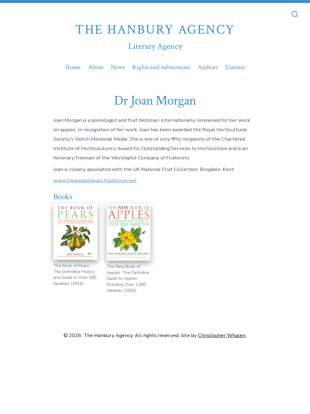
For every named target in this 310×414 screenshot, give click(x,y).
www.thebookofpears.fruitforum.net (95, 180)
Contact (235, 67)
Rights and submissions (161, 67)
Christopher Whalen (222, 335)
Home (73, 67)
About (96, 67)
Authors (208, 67)
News (118, 67)
